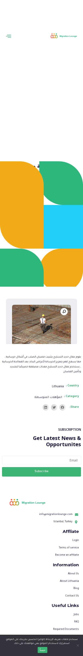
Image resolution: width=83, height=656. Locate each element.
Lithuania (58, 386)
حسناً (42, 650)
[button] (8, 36)
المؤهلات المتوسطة (48, 397)
